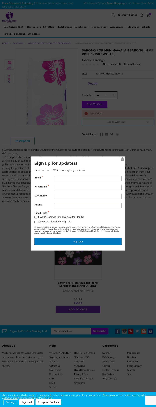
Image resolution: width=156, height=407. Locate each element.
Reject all (27, 402)
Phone (38, 204)
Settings (10, 402)
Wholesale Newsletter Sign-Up (54, 221)
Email (37, 177)
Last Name (40, 195)
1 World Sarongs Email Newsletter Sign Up (61, 217)
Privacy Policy (46, 398)
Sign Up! (78, 241)
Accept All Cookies (48, 402)
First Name (40, 186)
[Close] (122, 159)
